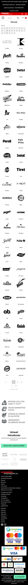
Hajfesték (3, 508)
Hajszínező (3, 514)
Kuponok (3, 480)
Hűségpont (3, 504)
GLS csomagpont (5, 500)
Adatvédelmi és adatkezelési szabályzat (11, 488)
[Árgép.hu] (19, 570)
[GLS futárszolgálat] (6, 559)
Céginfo (3, 484)
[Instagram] (5, 524)
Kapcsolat (3, 482)
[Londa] (4, 463)
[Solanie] (14, 463)
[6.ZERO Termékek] (4, 459)
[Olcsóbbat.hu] (7, 570)
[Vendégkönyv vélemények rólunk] (14, 421)
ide (16, 583)
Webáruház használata (6, 490)
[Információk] (22, 13)
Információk (4, 486)
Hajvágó (3, 520)
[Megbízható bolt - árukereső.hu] (10, 565)
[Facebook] (2, 524)
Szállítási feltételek (5, 494)
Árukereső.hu (19, 566)
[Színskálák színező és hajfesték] (14, 415)
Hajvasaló (3, 510)
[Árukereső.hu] (19, 564)
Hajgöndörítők (4, 505)
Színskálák (3, 496)
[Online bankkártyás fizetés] (14, 409)
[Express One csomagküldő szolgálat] (17, 559)
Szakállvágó (4, 518)
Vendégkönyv (4, 498)
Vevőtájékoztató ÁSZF (6, 492)
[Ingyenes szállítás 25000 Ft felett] (14, 403)
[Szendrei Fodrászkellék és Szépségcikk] (6, 14)
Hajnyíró (3, 521)
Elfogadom (19, 577)
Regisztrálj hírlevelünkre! (14, 446)
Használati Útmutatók (6, 478)
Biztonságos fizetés (6, 502)
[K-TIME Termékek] (14, 459)
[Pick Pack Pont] (4, 565)
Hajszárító (3, 512)
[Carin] (23, 459)
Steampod (3, 516)
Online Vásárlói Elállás (6, 476)
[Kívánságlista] (23, 18)
